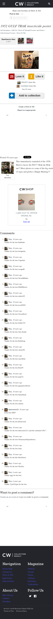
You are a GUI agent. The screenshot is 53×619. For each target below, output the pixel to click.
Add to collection (29, 95)
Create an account (8, 497)
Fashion (31, 568)
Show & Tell (22, 30)
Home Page (7, 568)
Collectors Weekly (27, 4)
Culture (31, 578)
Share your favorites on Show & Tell (26, 10)
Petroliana (6, 30)
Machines (32, 581)
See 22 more (26, 89)
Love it (17, 76)
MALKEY (24, 82)
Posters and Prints (37, 30)
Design (31, 572)
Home (30, 575)
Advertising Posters (7, 33)
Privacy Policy (21, 611)
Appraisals (7, 578)
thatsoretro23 (13, 409)
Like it (36, 76)
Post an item (14, 14)
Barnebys (6, 601)
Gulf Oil (14, 30)
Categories (7, 572)
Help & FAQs (8, 581)
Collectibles (33, 584)
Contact (5, 598)
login (21, 497)
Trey (7, 175)
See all (26, 222)
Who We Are (7, 595)
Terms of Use (9, 611)
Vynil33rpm (25, 86)
